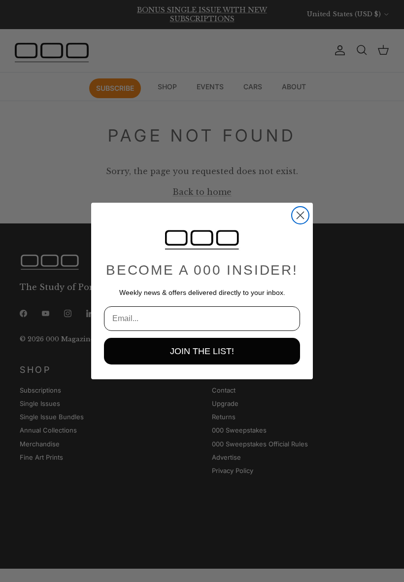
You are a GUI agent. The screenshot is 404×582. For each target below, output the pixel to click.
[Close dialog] (300, 215)
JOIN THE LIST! (202, 351)
